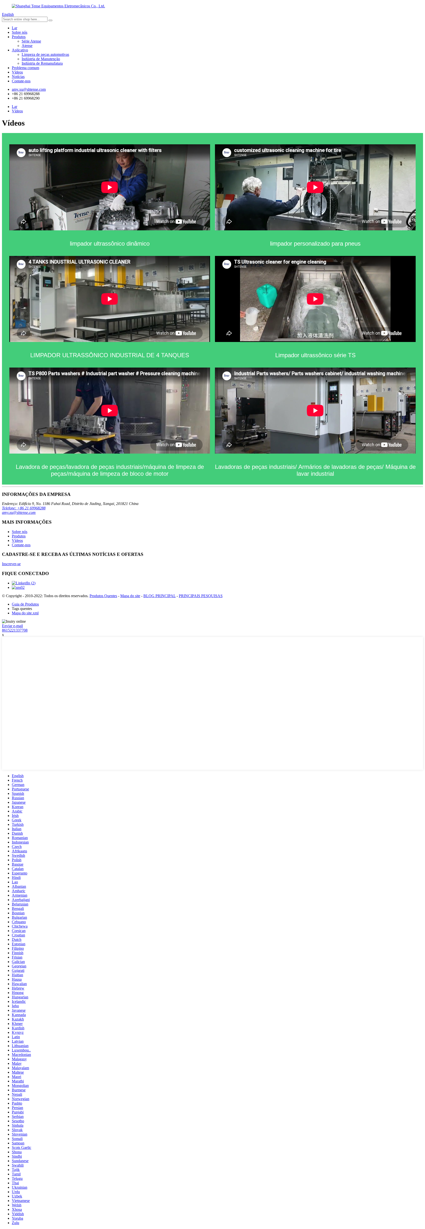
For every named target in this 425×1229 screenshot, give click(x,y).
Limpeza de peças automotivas (45, 54)
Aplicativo (20, 50)
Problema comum (25, 68)
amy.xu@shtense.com (19, 512)
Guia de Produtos (25, 604)
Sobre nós (19, 32)
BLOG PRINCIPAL (159, 596)
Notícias (18, 76)
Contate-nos (21, 81)
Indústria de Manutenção (41, 59)
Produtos (19, 37)
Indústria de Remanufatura (42, 63)
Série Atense (31, 41)
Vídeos (17, 72)
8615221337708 (15, 630)
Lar (14, 28)
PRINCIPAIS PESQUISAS (201, 596)
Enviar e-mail (12, 626)
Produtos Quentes (103, 596)
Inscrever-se (11, 564)
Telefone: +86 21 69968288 (24, 508)
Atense (27, 46)
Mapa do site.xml (25, 613)
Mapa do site (130, 596)
